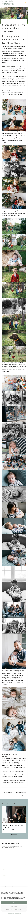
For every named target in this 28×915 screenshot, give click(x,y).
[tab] (11, 834)
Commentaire (6, 851)
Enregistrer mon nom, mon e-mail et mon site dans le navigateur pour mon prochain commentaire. (15, 885)
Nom (4, 869)
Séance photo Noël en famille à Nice (7, 792)
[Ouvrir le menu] (25, 2)
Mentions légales (11, 913)
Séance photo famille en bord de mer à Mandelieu (20, 793)
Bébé (3, 21)
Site (3, 881)
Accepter (14, 902)
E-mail (4, 875)
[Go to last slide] (4, 819)
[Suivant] (24, 819)
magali (5, 31)
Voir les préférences (14, 910)
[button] (26, 888)
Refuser (14, 906)
